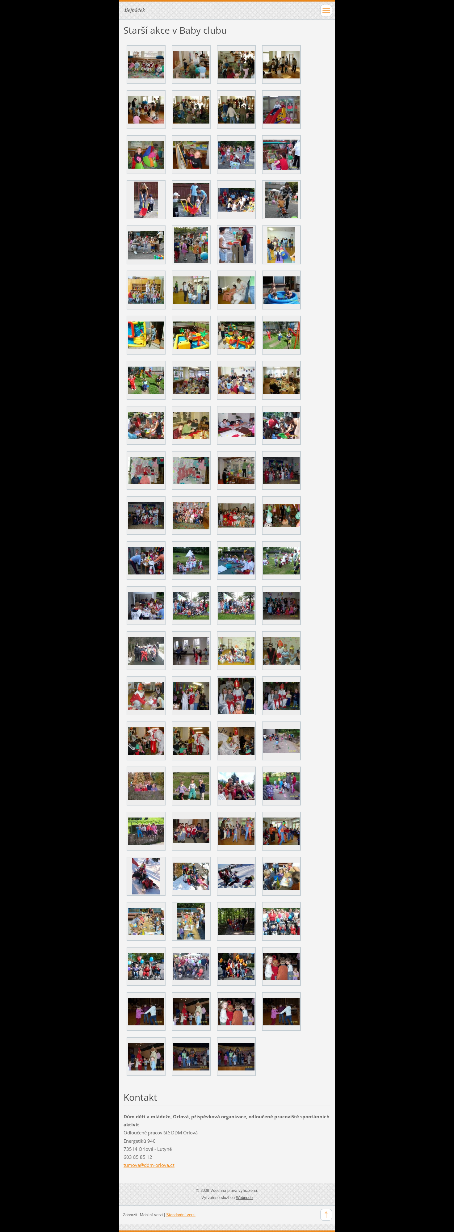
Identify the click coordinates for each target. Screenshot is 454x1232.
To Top (326, 1215)
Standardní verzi (180, 1215)
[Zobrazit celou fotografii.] (146, 64)
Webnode (244, 1197)
